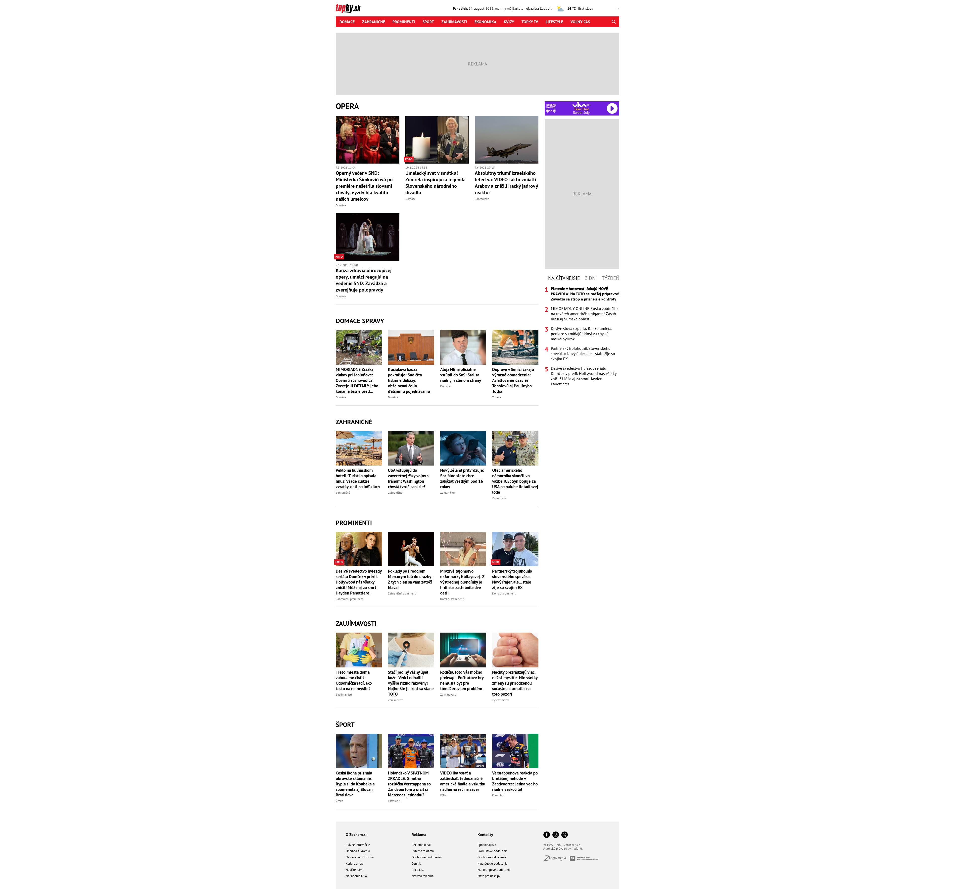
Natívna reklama (422, 876)
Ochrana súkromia (358, 851)
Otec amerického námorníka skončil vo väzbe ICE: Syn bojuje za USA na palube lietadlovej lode (515, 481)
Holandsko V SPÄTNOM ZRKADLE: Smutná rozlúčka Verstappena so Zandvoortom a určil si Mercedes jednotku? (409, 784)
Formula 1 (394, 801)
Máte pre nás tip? (489, 876)
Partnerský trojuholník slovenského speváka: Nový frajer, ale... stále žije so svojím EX (512, 579)
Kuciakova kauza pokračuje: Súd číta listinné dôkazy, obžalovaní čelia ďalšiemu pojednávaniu (409, 380)
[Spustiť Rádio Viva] (581, 104)
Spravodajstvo (487, 845)
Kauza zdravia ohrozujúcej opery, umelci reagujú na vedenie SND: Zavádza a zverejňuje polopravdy (363, 280)
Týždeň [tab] (610, 278)
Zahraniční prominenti (350, 599)
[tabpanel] (582, 336)
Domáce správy (360, 321)
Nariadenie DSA (356, 876)
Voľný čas (580, 21)
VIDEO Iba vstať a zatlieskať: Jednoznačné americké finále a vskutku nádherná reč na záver (462, 781)
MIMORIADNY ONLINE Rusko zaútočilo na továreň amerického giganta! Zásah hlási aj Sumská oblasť (584, 313)
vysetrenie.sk (500, 700)
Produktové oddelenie (493, 851)
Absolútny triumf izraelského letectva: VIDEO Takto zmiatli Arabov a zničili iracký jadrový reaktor (506, 183)
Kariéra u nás (354, 863)
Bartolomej (520, 8)
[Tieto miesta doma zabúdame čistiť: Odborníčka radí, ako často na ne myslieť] (359, 650)
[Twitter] (564, 835)
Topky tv (530, 21)
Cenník (416, 863)
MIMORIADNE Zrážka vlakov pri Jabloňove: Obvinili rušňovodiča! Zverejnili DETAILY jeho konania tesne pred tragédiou (357, 380)
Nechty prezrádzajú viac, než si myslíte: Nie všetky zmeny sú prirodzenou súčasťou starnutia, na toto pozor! (514, 683)
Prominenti (403, 21)
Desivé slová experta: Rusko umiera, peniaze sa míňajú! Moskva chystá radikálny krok (581, 333)
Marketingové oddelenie (494, 870)
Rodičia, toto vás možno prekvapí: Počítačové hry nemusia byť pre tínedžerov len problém (461, 680)
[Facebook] (546, 835)
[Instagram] (555, 835)
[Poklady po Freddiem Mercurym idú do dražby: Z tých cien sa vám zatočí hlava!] (411, 549)
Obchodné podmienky (427, 857)
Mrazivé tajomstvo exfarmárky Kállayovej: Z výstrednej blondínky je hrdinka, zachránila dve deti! (462, 582)
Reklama (419, 834)
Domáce (347, 21)
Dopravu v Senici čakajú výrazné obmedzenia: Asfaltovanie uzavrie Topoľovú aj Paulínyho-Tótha (513, 380)
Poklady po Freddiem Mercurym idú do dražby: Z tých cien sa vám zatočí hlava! (410, 579)
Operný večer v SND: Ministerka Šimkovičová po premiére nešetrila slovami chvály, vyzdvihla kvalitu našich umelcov (364, 186)
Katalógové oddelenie (493, 863)
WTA (443, 795)
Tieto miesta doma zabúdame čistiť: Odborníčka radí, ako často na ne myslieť (354, 680)
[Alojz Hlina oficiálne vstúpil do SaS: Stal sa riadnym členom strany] (463, 347)
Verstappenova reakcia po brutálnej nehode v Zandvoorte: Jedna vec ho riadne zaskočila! (515, 781)
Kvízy (509, 21)
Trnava (496, 397)
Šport (428, 21)
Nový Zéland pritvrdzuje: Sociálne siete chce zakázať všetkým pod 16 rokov (462, 478)
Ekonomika (485, 21)
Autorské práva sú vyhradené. (563, 848)
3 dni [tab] (591, 278)
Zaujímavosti (454, 21)
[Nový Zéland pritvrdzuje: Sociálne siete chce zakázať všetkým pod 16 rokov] (463, 448)
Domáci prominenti (452, 599)
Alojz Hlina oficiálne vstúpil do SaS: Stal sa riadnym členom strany (460, 375)
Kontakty (485, 834)
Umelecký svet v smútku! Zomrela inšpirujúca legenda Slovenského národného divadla (435, 183)
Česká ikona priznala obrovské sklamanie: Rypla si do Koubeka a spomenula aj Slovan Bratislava (355, 784)
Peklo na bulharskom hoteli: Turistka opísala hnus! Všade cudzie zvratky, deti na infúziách (358, 478)
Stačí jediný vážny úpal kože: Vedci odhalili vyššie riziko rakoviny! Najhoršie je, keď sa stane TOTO (411, 683)
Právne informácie (358, 845)
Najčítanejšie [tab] (564, 278)
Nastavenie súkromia (360, 857)
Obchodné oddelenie (492, 857)
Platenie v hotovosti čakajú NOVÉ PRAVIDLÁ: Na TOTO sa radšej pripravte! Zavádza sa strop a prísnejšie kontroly (585, 293)
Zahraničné (373, 21)
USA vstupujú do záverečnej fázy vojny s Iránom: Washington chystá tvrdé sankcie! (408, 478)
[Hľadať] (613, 21)
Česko (339, 801)
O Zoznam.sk (357, 834)
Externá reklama (423, 851)
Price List (418, 870)
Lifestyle (554, 21)
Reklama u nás (421, 845)
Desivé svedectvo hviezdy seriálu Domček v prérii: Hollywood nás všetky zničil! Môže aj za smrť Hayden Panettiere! (359, 582)
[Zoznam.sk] (556, 860)
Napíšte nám (354, 870)
